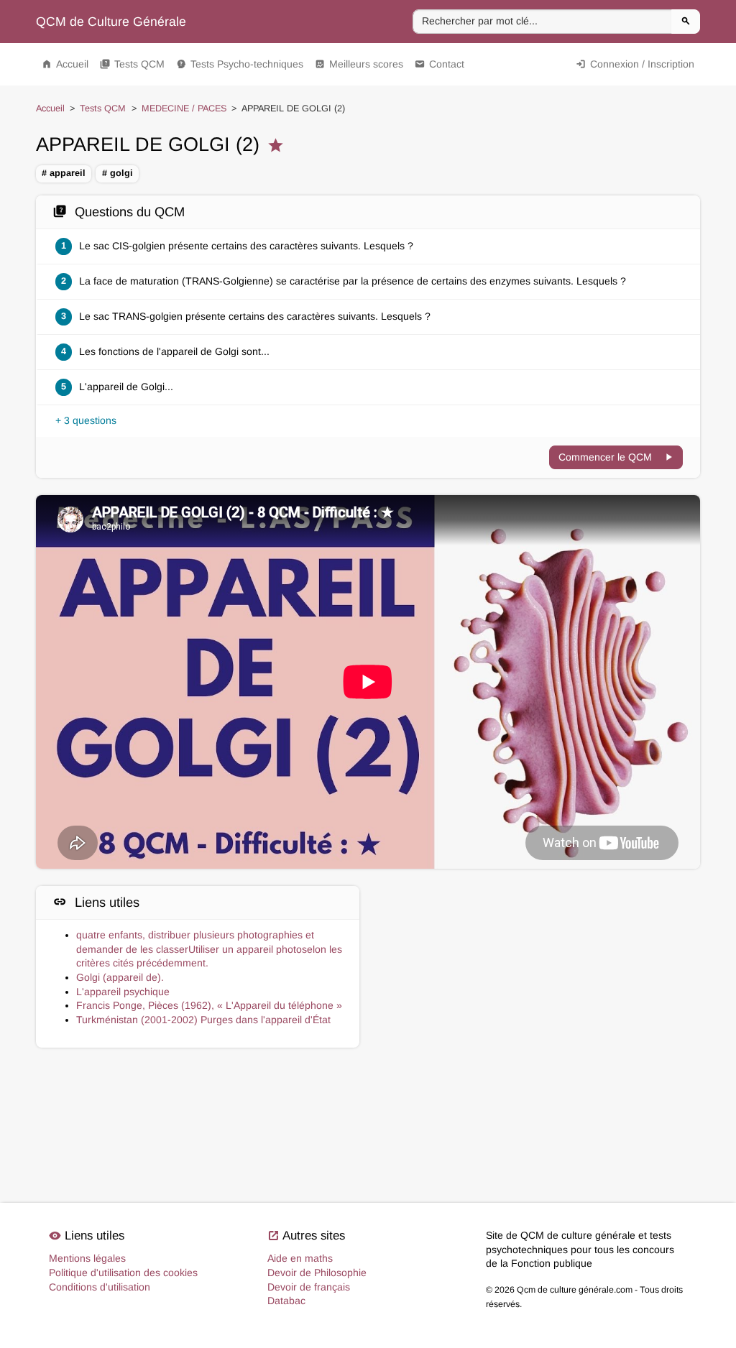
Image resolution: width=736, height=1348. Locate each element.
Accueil (65, 64)
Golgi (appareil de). (120, 977)
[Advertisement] (538, 953)
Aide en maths (300, 1258)
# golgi (117, 173)
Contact (439, 64)
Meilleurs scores (359, 64)
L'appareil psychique (123, 991)
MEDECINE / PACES (184, 108)
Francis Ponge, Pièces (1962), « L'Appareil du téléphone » (209, 1005)
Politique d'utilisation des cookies (123, 1272)
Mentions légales (87, 1258)
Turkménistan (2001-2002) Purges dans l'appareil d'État (203, 1019)
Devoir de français (308, 1287)
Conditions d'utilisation (99, 1287)
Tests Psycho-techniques (239, 64)
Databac (286, 1300)
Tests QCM (132, 64)
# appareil (64, 173)
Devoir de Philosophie (317, 1272)
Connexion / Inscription (635, 64)
